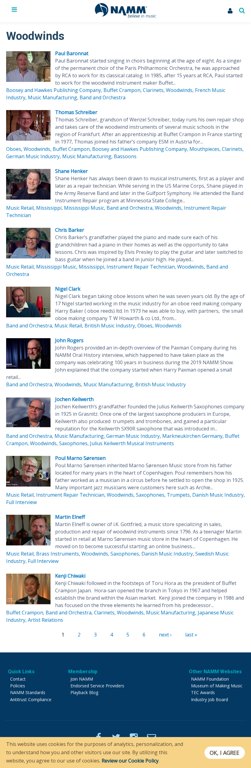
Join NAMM (81, 679)
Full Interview (21, 502)
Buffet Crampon (121, 90)
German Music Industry (33, 156)
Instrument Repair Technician (141, 266)
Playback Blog (84, 692)
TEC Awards (203, 692)
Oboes (13, 149)
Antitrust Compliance (30, 699)
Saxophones (73, 443)
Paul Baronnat (71, 53)
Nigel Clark (68, 288)
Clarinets (153, 90)
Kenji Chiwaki (70, 575)
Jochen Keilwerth (74, 399)
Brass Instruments (57, 553)
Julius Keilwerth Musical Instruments (132, 443)
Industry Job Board (209, 699)
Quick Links (21, 671)
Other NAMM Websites (215, 671)
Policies (17, 686)
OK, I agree (224, 752)
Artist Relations (45, 620)
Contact (18, 679)
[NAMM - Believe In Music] (125, 15)
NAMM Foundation (210, 679)
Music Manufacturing (52, 97)
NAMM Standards (27, 692)
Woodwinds (179, 90)
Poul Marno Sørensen (80, 458)
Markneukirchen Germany (192, 436)
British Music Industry (109, 325)
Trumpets (178, 494)
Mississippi (49, 207)
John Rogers (69, 340)
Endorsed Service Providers (97, 686)
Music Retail (20, 207)
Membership (82, 671)
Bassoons (125, 156)
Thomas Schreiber (76, 112)
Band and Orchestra (103, 97)
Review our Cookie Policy (130, 760)
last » (191, 634)
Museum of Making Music (216, 686)
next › (165, 634)
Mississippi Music (84, 207)
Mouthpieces (204, 149)
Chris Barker (69, 230)
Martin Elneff (70, 517)
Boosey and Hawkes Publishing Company (53, 90)
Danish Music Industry (218, 494)
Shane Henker (71, 171)
